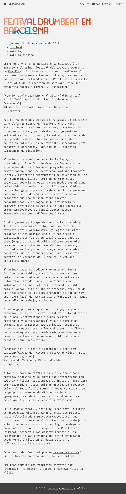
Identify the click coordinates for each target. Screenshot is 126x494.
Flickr (8, 472)
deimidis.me (16, 4)
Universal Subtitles (19, 388)
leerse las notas (66, 452)
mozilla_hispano (22, 55)
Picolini (28, 469)
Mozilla (14, 71)
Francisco (11, 469)
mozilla (15, 51)
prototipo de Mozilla (36, 206)
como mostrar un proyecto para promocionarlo (39, 228)
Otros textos (101, 4)
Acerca (85, 4)
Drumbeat (77, 67)
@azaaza (28, 226)
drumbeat (16, 47)
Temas (118, 4)
